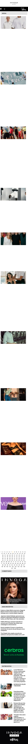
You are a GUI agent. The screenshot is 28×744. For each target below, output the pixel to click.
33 (19, 555)
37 (5, 556)
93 (14, 565)
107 (12, 568)
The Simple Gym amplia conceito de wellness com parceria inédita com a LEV (13, 634)
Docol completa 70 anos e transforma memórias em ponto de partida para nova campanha (13, 629)
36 (2, 556)
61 (14, 560)
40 (12, 556)
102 (13, 566)
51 (14, 558)
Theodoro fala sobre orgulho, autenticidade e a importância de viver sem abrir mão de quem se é (20, 718)
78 (4, 563)
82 (13, 563)
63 (19, 560)
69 (9, 561)
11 (18, 552)
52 (16, 558)
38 (7, 556)
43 (19, 556)
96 (21, 565)
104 (18, 566)
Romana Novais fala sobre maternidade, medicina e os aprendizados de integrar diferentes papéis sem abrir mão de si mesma (19, 707)
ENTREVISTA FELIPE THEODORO (20, 685)
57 (5, 560)
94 (17, 565)
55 (24, 558)
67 (4, 561)
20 (13, 553)
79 (6, 563)
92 (12, 565)
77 (1, 563)
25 (24, 553)
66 (2, 561)
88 (2, 565)
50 (12, 558)
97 (24, 565)
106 (24, 566)
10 (16, 552)
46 (2, 558)
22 (17, 553)
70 (11, 561)
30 (12, 555)
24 (22, 553)
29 (10, 555)
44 (21, 556)
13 (22, 552)
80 (8, 563)
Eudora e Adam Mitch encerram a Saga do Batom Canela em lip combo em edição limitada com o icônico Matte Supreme (13, 612)
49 (10, 558)
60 (12, 560)
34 (21, 555)
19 (10, 553)
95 (19, 565)
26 (2, 555)
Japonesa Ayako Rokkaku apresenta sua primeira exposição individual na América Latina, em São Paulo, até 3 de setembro (13, 617)
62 (16, 560)
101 (10, 566)
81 (10, 563)
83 (15, 563)
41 (14, 556)
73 (18, 561)
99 (4, 566)
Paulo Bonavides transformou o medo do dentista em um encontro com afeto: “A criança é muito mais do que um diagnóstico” (20, 696)
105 (21, 566)
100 (7, 566)
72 (15, 561)
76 (24, 561)
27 (5, 555)
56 (2, 560)
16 (4, 553)
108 (15, 568)
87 (25, 563)
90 (7, 565)
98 (2, 566)
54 (21, 558)
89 (5, 565)
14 (24, 552)
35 (24, 555)
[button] (4, 9)
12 (20, 552)
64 (21, 560)
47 (5, 558)
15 (2, 553)
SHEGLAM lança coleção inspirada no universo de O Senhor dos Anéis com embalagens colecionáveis (11, 623)
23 (20, 553)
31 (14, 555)
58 (7, 560)
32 (16, 555)
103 (16, 566)
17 (6, 553)
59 (10, 560)
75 (22, 561)
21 (15, 553)
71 (13, 561)
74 (20, 561)
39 (10, 556)
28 (7, 555)
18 (8, 553)
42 (16, 556)
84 (18, 563)
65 (24, 560)
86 (22, 563)
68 (6, 561)
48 (7, 558)
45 (24, 556)
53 (19, 558)
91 (9, 565)
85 (20, 563)
